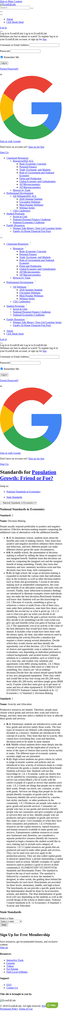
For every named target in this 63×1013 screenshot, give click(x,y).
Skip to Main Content (11, 1)
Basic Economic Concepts (32, 163)
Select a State (7, 918)
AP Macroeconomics (30, 187)
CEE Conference (21, 210)
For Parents (12, 969)
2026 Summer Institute (30, 199)
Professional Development (19, 193)
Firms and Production (30, 178)
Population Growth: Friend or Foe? (28, 475)
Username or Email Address (14, 45)
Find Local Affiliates (16, 972)
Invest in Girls (20, 216)
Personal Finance (28, 166)
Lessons (10, 963)
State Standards (14, 497)
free (45, 39)
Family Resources (15, 225)
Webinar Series (27, 207)
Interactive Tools (14, 960)
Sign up (4, 947)
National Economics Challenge (29, 222)
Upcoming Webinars (29, 202)
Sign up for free (36, 147)
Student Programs (15, 213)
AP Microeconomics (29, 184)
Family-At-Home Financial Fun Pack (32, 231)
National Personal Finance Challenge (32, 219)
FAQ (9, 984)
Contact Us (12, 987)
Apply (4, 924)
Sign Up (4, 152)
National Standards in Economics (23, 491)
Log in (3, 27)
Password (5, 51)
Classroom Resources (17, 158)
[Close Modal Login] (1, 31)
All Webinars (25, 196)
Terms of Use (26, 1008)
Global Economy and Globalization (37, 181)
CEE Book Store (15, 22)
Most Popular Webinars (31, 204)
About (9, 19)
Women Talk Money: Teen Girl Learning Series (37, 228)
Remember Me (11, 57)
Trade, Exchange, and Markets (35, 169)
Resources (23, 161)
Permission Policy (9, 1008)
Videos (10, 966)
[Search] (32, 8)
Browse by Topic (22, 190)
